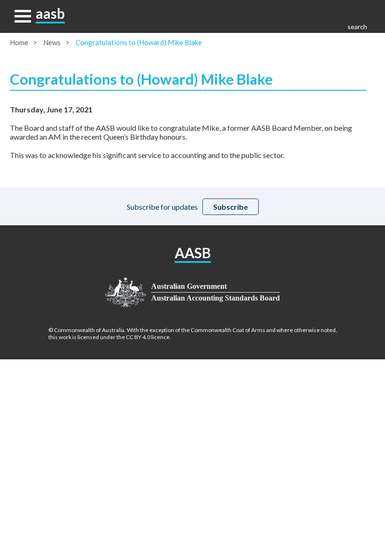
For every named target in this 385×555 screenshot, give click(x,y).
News (52, 42)
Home (19, 42)
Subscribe (230, 206)
